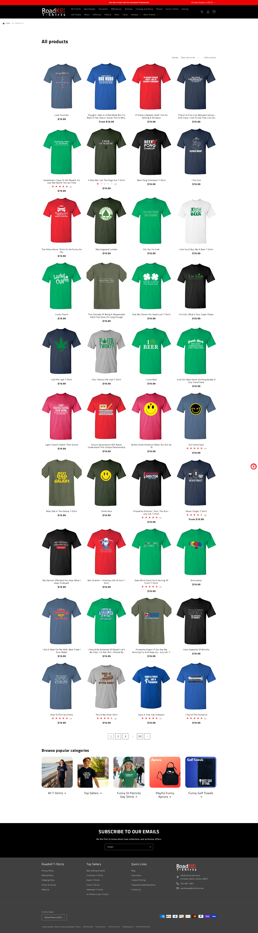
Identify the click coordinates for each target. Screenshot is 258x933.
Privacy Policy (47, 870)
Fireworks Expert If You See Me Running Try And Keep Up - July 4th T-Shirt (151, 651)
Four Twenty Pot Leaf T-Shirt (106, 379)
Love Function (62, 115)
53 (139, 736)
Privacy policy (100, 927)
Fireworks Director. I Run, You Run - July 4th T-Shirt (151, 512)
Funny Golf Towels (200, 793)
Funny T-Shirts (93, 884)
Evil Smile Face (196, 444)
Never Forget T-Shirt (196, 511)
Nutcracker (196, 580)
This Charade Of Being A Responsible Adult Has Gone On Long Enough (106, 315)
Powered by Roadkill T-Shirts (70, 927)
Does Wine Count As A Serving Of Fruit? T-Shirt (151, 581)
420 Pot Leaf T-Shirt (61, 379)
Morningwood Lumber (106, 249)
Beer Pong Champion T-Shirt (151, 180)
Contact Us (136, 889)
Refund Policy (47, 875)
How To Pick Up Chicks (61, 714)
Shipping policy (128, 927)
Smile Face (106, 511)
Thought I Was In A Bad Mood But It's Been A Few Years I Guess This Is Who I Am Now (106, 116)
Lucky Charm (61, 314)
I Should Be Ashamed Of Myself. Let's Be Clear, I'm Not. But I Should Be (106, 651)
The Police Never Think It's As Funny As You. (62, 250)
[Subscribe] (150, 847)
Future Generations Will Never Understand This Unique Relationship (106, 446)
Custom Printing (138, 880)
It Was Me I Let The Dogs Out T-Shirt (106, 180)
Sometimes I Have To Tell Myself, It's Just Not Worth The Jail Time (61, 181)
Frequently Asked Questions (143, 884)
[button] (135, 14)
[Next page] (147, 736)
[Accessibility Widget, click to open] (254, 467)
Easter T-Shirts (93, 880)
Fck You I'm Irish (151, 249)
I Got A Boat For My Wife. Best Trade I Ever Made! (62, 651)
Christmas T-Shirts (95, 875)
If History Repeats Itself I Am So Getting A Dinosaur (151, 116)
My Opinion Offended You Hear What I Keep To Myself (62, 581)
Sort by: (175, 57)
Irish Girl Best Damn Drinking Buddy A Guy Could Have (196, 381)
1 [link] (111, 736)
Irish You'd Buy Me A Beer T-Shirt (196, 249)
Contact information (143, 927)
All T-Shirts (55, 793)
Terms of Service (49, 884)
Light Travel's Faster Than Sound (61, 444)
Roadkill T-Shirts (53, 927)
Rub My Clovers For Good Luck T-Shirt (151, 314)
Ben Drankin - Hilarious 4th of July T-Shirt (106, 581)
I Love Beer (151, 379)
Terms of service (114, 927)
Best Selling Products (96, 870)
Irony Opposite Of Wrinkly (196, 649)
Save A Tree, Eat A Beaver (151, 714)
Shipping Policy (48, 880)
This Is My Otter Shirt (107, 714)
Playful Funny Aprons (165, 795)
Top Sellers (91, 793)
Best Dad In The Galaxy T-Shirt (61, 511)
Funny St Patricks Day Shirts (129, 795)
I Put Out (196, 180)
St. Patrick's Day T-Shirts (97, 894)
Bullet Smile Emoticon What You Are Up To (151, 446)
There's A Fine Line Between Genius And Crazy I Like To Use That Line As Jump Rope (196, 116)
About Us (45, 889)
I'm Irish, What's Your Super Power (196, 314)
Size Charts (136, 875)
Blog (133, 870)
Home (7, 23)
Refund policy (88, 927)
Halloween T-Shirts (95, 889)
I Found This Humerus (196, 714)
